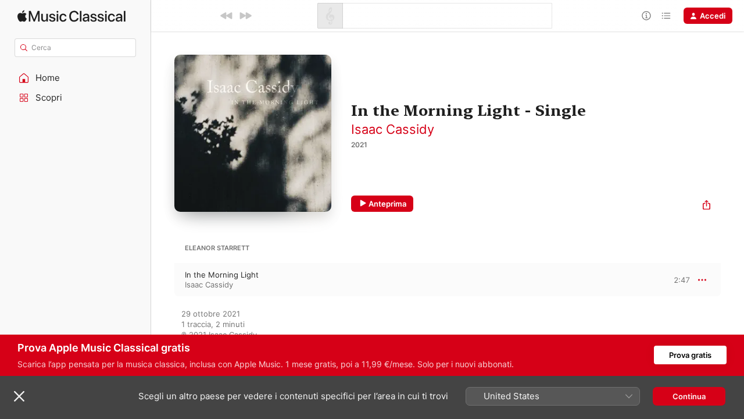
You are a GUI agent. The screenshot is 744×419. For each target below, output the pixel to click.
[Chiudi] (19, 396)
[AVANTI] (245, 15)
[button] (75, 78)
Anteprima (387, 203)
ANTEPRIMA (673, 279)
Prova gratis (690, 355)
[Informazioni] (646, 16)
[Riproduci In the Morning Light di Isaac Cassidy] (162, 280)
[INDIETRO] (226, 15)
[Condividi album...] (706, 206)
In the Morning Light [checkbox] (222, 274)
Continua (689, 396)
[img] (71, 16)
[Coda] (666, 16)
